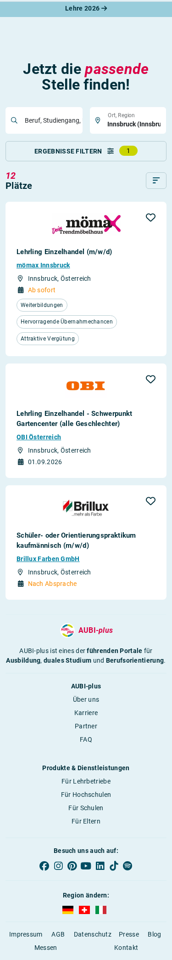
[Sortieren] (156, 180)
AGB (58, 934)
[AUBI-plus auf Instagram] (58, 865)
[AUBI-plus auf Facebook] (44, 865)
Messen (45, 947)
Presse (129, 934)
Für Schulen (85, 808)
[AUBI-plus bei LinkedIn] (100, 865)
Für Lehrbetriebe (86, 781)
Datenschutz (92, 934)
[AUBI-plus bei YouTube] (86, 865)
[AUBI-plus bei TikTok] (114, 865)
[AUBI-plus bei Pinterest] (72, 865)
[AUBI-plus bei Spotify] (127, 865)
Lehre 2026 (83, 8)
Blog (154, 934)
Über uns (86, 699)
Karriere (86, 712)
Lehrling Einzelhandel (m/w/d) (64, 252)
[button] (150, 217)
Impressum (26, 934)
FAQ (86, 739)
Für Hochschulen (86, 794)
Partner (86, 726)
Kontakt (126, 947)
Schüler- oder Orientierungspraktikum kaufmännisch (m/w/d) (76, 540)
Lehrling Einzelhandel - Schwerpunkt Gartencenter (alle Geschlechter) (75, 418)
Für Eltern (86, 821)
